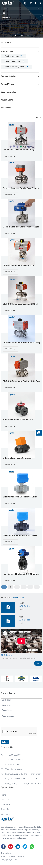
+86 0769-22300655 (14, 755)
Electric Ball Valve (12, 61)
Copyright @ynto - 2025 (10, 860)
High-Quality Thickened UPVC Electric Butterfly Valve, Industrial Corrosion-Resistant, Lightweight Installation (21, 574)
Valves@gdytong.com (14, 769)
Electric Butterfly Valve (14, 67)
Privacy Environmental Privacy (12, 856)
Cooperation (6, 814)
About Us (5, 809)
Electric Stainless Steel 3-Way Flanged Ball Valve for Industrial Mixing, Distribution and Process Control (21, 188)
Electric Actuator (12, 56)
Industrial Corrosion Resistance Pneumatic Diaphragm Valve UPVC (19, 458)
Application (5, 804)
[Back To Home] (7, 3)
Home (3, 795)
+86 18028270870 (13, 764)
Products (5, 800)
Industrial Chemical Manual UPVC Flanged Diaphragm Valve (18, 419)
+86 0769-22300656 (14, 760)
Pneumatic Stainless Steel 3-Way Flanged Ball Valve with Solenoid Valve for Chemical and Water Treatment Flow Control (20, 149)
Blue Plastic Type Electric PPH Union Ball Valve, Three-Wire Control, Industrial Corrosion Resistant (20, 497)
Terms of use (6, 853)
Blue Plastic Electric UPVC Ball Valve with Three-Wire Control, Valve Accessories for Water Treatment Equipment (20, 535)
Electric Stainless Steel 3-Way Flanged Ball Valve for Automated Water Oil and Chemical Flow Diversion (21, 227)
